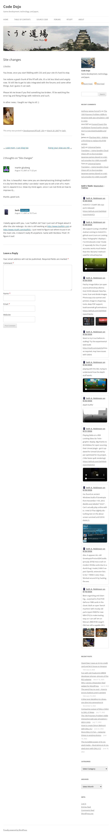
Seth (64, 130)
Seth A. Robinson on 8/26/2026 (94, 279)
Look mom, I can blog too (15, 148)
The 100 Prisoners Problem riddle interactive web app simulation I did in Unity (94, 718)
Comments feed (87, 810)
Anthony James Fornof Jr (91, 111)
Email (6, 304)
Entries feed (86, 807)
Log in (83, 803)
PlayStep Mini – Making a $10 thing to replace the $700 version (94, 140)
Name (6, 293)
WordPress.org (87, 813)
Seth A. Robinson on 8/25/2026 (94, 363)
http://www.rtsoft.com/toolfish (17, 229)
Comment (8, 263)
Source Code (42, 19)
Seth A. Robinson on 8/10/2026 (94, 590)
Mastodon (98, 186)
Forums (57, 19)
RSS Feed (100, 83)
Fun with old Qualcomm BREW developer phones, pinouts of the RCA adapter (94, 676)
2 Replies (6, 66)
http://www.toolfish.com (58, 226)
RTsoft (70, 19)
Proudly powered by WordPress (15, 830)
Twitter (84, 187)
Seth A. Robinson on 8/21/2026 (94, 429)
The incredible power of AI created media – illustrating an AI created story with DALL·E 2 (95, 745)
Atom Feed (88, 83)
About (81, 19)
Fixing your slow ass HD (60, 148)
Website (7, 314)
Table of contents (22, 19)
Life (42, 130)
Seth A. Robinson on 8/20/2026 (94, 488)
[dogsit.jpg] (8, 124)
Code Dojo (12, 6)
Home (5, 19)
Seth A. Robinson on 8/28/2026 (94, 199)
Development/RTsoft (31, 130)
